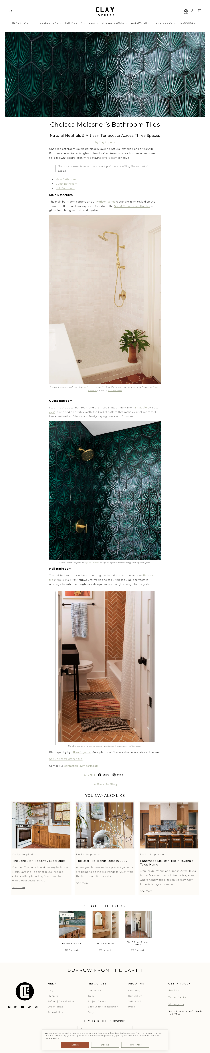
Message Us (176, 1004)
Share (106, 774)
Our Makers (135, 996)
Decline (105, 1044)
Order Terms (55, 1006)
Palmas (95, 562)
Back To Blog (107, 784)
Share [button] (91, 774)
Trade (91, 996)
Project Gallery (97, 1001)
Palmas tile (140, 407)
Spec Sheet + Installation (103, 1006)
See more (18, 887)
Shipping (53, 996)
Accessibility (55, 1012)
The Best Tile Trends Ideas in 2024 (101, 861)
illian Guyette (82, 752)
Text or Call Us (177, 997)
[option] (72, 933)
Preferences (135, 1044)
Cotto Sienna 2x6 (105, 943)
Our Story (134, 990)
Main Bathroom (66, 179)
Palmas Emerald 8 (72, 943)
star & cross (88, 387)
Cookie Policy (52, 1038)
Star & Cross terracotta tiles (132, 206)
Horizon (101, 201)
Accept (75, 1044)
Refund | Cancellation (61, 1001)
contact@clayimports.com (81, 765)
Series (111, 201)
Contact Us (94, 990)
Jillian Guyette (115, 390)
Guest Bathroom (66, 183)
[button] (11, 11)
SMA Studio (135, 1001)
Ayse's (88, 562)
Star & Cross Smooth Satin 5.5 (138, 943)
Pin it (120, 774)
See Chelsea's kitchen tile (66, 759)
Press (131, 1006)
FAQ (50, 990)
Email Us (174, 990)
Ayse (52, 412)
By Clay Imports (105, 142)
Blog (91, 1012)
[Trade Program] (186, 11)
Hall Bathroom (65, 188)
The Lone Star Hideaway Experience (38, 861)
